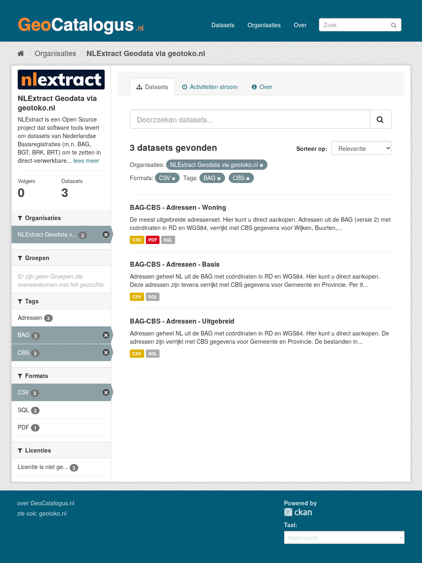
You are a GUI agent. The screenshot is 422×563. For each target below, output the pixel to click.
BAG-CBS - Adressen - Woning (178, 207)
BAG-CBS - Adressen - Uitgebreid (182, 321)
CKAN (298, 512)
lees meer (86, 160)
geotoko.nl (52, 513)
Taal (289, 525)
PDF (152, 240)
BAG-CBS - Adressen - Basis (175, 264)
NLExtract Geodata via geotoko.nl (146, 53)
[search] (381, 119)
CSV (136, 240)
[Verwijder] (261, 165)
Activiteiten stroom (213, 86)
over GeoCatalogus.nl (45, 503)
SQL (168, 240)
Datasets (222, 25)
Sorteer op (311, 148)
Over (300, 25)
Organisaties (264, 25)
